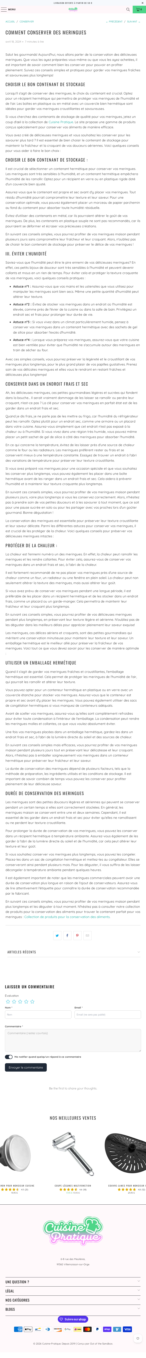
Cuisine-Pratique (51, 1343)
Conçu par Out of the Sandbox (94, 1343)
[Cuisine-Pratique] (73, 9)
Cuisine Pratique (61, 122)
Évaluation (12, 995)
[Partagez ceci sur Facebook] (67, 935)
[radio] (8, 1002)
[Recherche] (128, 9)
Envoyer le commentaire (26, 1067)
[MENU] (2, 9)
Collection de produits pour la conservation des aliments (67, 917)
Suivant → (133, 21)
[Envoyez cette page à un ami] (87, 935)
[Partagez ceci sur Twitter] (57, 935)
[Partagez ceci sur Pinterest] (77, 935)
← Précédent (114, 21)
